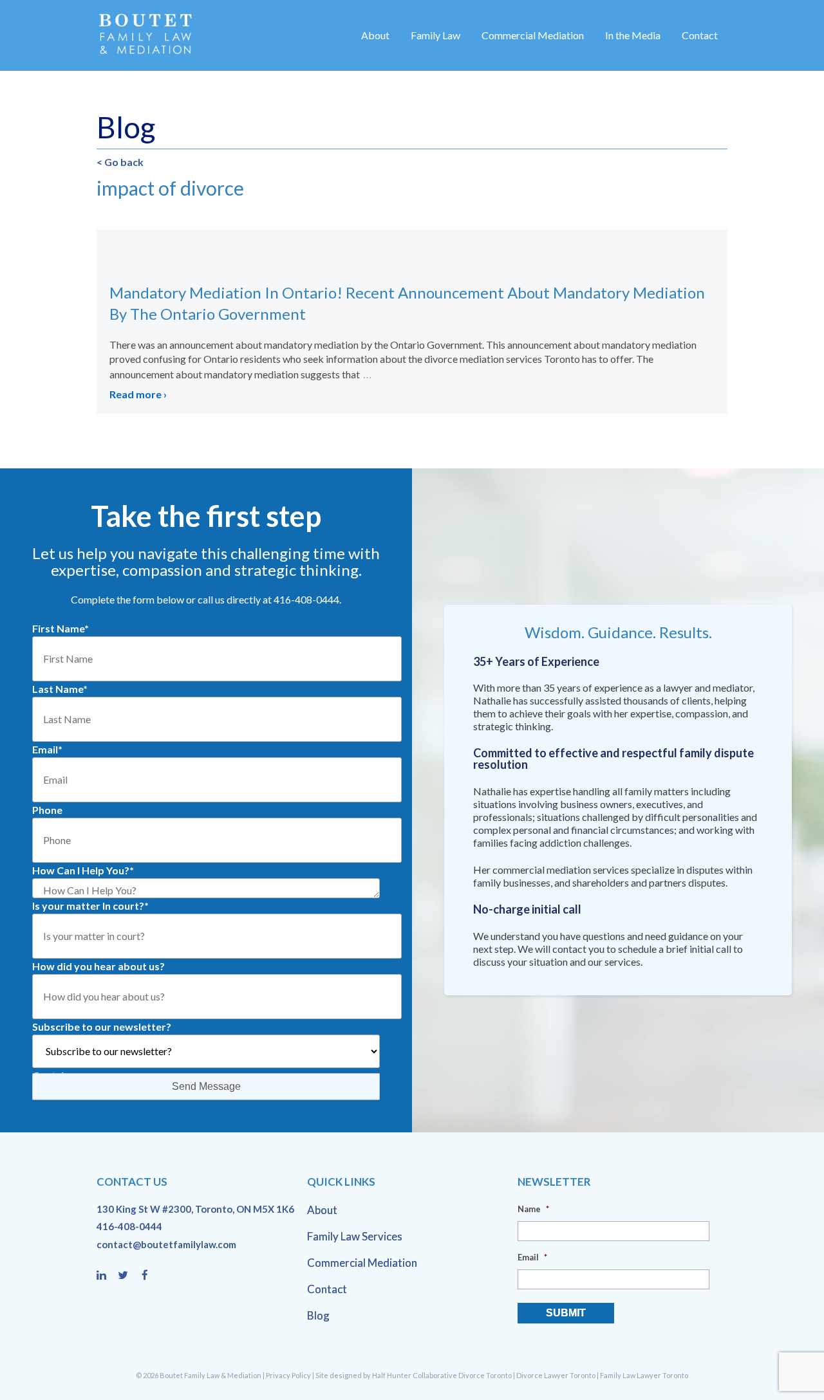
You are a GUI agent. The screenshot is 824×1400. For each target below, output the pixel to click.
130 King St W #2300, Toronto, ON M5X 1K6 (195, 1209)
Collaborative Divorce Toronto (462, 1375)
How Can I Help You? (83, 870)
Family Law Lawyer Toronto (644, 1375)
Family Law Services (354, 1236)
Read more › (138, 394)
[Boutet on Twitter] (129, 1276)
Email (47, 749)
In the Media (632, 35)
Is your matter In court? (90, 905)
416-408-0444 (129, 1226)
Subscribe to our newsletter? (101, 1026)
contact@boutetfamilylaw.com (166, 1244)
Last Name (60, 689)
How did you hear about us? (98, 966)
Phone (47, 810)
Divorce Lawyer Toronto (555, 1375)
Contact (700, 35)
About (375, 35)
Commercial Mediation (533, 35)
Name (533, 1209)
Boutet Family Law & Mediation (210, 1375)
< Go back (120, 162)
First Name (60, 628)
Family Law (435, 35)
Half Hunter (391, 1375)
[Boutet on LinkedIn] (107, 1276)
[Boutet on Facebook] (149, 1276)
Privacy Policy (288, 1375)
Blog (318, 1315)
